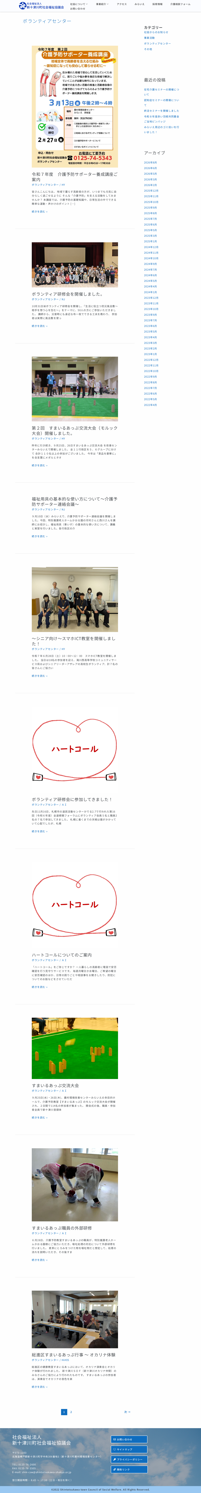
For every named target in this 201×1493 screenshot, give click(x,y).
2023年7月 (150, 320)
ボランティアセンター (45, 184)
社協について (77, 4)
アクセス (122, 4)
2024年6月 (150, 275)
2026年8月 (150, 162)
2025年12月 (151, 190)
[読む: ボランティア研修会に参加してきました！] (75, 749)
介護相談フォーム (180, 4)
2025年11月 (151, 196)
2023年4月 (150, 337)
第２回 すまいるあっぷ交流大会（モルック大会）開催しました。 (75, 430)
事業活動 (149, 37)
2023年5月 (150, 331)
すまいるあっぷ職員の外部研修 (62, 1228)
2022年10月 (151, 371)
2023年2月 (150, 348)
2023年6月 (150, 326)
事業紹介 (101, 4)
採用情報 (157, 4)
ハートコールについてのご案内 (62, 955)
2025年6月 (150, 224)
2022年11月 (151, 365)
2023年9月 (150, 314)
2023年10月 (151, 309)
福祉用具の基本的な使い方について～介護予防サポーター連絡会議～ (75, 501)
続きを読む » (40, 211)
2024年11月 (151, 252)
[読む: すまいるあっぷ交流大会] (75, 1048)
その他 (148, 49)
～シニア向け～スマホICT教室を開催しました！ (74, 641)
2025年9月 (150, 207)
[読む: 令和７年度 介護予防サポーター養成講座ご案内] (75, 106)
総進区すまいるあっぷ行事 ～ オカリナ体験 (74, 1355)
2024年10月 (151, 258)
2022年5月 (150, 399)
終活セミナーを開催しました (161, 110)
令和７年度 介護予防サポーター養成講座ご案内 (75, 176)
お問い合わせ (77, 8)
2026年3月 (150, 179)
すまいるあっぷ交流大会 (55, 1085)
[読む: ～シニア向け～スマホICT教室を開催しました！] (75, 599)
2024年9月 (150, 264)
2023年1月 (150, 354)
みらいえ (140, 4)
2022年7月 (150, 388)
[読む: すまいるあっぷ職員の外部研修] (75, 1184)
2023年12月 (151, 297)
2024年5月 (150, 281)
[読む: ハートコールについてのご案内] (75, 905)
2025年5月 (150, 230)
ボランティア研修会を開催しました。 (68, 294)
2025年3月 (150, 235)
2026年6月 (150, 168)
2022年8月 (150, 382)
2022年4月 (150, 405)
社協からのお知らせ (156, 32)
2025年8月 (150, 213)
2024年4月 (150, 286)
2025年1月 (150, 241)
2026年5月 (150, 173)
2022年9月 (150, 376)
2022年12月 (151, 360)
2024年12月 (151, 247)
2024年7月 (150, 269)
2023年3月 (150, 343)
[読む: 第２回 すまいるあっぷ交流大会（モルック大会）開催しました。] (75, 388)
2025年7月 (150, 218)
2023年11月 (151, 303)
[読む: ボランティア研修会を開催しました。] (75, 264)
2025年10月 (151, 202)
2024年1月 (150, 292)
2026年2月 (150, 185)
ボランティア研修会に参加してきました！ (72, 799)
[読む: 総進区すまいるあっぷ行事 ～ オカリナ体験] (75, 1319)
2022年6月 (150, 393)
